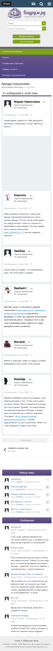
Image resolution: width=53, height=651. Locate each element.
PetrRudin (19, 497)
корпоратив (16, 479)
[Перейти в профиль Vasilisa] (7, 253)
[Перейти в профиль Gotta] (7, 575)
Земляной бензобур (19, 615)
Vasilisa (19, 251)
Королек (20, 195)
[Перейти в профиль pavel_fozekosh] (7, 548)
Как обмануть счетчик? (21, 501)
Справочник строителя (12, 63)
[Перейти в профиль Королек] (7, 197)
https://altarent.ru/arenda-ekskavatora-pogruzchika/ (20, 418)
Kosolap (19, 379)
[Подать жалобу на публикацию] (31, 114)
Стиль (18, 640)
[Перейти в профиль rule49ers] (7, 480)
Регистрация (26, 41)
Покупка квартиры (19, 486)
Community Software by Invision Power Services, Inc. (26, 646)
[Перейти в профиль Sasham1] (7, 290)
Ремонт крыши (17, 547)
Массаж (14, 597)
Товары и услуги (9, 69)
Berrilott (20, 618)
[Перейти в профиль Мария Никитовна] (7, 103)
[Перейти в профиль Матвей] (7, 343)
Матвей (19, 342)
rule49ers (19, 481)
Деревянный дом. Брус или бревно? (27, 574)
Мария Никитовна (15, 87)
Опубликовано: (16, 114)
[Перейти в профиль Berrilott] (7, 616)
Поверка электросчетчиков (23, 494)
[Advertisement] (26, 164)
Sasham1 (20, 288)
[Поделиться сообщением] (47, 114)
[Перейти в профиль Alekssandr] (7, 599)
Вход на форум (26, 36)
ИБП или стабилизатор (21, 509)
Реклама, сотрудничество (14, 75)
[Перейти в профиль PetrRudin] (7, 495)
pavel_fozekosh (24, 550)
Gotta (19, 577)
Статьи (5, 57)
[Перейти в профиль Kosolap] (7, 381)
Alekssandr (22, 600)
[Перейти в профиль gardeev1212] (7, 488)
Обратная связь (30, 640)
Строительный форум (12, 51)
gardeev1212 (21, 489)
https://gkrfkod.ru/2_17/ (14, 232)
